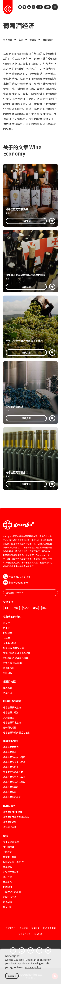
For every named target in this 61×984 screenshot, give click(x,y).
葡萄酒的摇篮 (9, 727)
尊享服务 (7, 866)
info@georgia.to (18, 582)
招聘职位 (7, 886)
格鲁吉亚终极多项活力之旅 (16, 732)
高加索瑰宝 (8, 717)
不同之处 (7, 851)
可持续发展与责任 (12, 871)
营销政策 (35, 928)
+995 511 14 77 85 (19, 576)
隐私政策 (24, 928)
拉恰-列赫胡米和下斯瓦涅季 (16, 652)
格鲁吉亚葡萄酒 (10, 747)
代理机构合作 (9, 827)
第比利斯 (7, 673)
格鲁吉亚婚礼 (9, 822)
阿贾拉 (6, 622)
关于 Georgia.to (11, 841)
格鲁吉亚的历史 (10, 767)
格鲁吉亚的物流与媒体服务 (16, 817)
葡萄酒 (32, 39)
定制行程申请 (9, 896)
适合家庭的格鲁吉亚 (13, 772)
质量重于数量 (9, 856)
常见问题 (7, 902)
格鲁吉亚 (7, 39)
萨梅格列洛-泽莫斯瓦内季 (15, 657)
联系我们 (7, 907)
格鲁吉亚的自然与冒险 (14, 757)
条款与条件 (11, 928)
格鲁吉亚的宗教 (10, 787)
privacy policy (33, 967)
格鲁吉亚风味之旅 (12, 722)
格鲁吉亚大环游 (10, 712)
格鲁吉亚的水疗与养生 (14, 782)
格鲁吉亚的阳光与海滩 (14, 777)
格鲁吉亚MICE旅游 (12, 812)
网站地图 (38, 934)
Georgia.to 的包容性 (13, 861)
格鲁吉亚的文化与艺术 (14, 762)
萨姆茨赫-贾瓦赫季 (12, 663)
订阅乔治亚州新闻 (12, 891)
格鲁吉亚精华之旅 (12, 707)
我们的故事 (8, 846)
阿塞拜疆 (7, 692)
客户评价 (7, 876)
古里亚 (6, 627)
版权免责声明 (49, 928)
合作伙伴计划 (24, 934)
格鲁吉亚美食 (9, 752)
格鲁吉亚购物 (9, 792)
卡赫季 (6, 637)
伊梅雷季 (7, 632)
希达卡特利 (8, 668)
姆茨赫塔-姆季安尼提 (13, 647)
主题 (20, 39)
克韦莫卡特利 (9, 642)
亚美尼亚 (7, 687)
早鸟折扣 (7, 881)
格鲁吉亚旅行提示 (12, 797)
